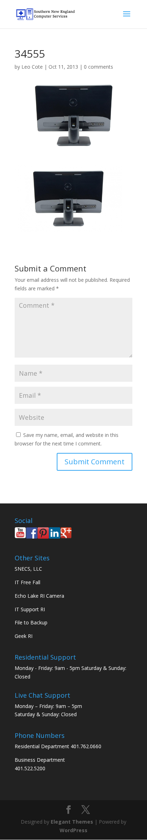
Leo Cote (32, 66)
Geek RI (23, 636)
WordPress (73, 830)
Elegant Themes (72, 821)
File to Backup (31, 622)
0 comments (98, 66)
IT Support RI (30, 609)
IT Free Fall (27, 582)
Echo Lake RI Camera (39, 595)
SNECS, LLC (28, 568)
